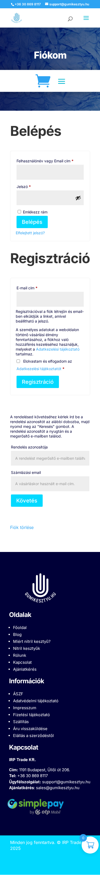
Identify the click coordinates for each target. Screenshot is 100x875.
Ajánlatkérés (25, 669)
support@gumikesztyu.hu (66, 781)
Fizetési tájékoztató (31, 714)
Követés (26, 500)
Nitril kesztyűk (26, 648)
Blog (17, 634)
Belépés (32, 222)
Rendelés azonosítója (29, 447)
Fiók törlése (22, 527)
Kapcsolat (22, 662)
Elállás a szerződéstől (33, 735)
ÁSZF (18, 693)
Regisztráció (38, 382)
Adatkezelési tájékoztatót (39, 368)
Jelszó (31, 186)
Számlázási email (26, 472)
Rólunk (19, 655)
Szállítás (21, 721)
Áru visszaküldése (30, 728)
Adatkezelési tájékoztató (57, 349)
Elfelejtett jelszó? (30, 233)
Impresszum (24, 707)
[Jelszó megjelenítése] (78, 198)
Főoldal (20, 627)
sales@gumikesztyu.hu (57, 787)
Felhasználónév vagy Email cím (50, 160)
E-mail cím (34, 287)
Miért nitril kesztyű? (32, 641)
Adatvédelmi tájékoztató (35, 700)
